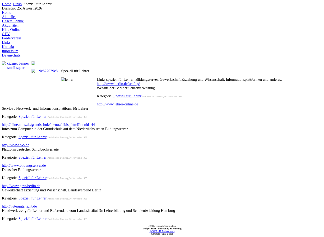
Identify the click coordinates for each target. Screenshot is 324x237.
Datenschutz (11, 55)
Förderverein (11, 38)
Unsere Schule (13, 21)
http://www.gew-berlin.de (21, 186)
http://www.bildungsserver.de (24, 165)
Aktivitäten (10, 25)
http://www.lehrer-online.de (117, 104)
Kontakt (8, 47)
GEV (6, 34)
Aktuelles (9, 17)
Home (6, 4)
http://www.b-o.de (15, 145)
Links (17, 4)
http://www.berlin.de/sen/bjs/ (118, 84)
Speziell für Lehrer (127, 96)
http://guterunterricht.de (19, 206)
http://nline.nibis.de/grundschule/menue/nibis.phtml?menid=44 (48, 125)
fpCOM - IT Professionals (162, 231)
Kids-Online (11, 30)
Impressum (10, 51)
